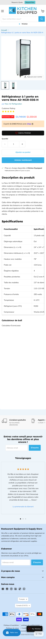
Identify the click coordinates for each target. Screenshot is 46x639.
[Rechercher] (41, 19)
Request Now (29, 2)
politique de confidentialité (30, 625)
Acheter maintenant (23, 160)
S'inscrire (35, 447)
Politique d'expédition (11, 625)
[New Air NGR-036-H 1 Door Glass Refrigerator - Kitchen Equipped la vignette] (5, 85)
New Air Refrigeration (13, 104)
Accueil (4, 30)
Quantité (5, 139)
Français (22, 599)
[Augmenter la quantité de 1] (22, 144)
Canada (22, 605)
